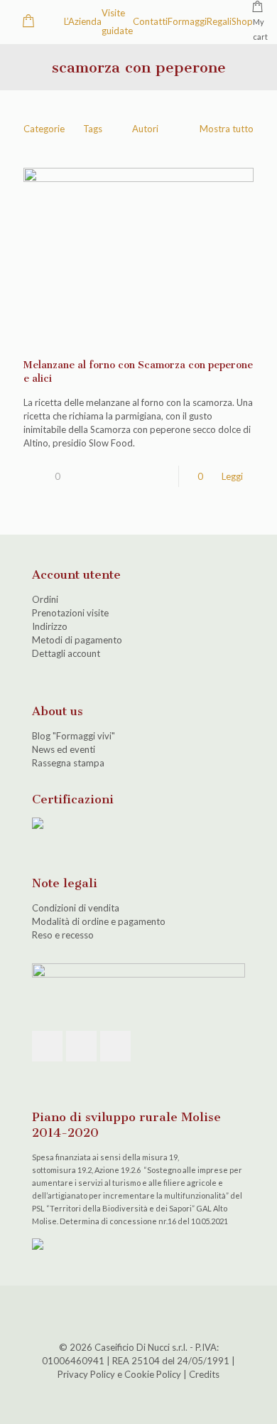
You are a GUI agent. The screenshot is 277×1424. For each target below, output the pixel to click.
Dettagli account (66, 653)
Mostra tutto (227, 128)
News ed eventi (63, 749)
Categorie (44, 128)
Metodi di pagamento (77, 640)
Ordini (45, 599)
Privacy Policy (86, 1374)
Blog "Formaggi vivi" (73, 736)
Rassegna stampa (68, 763)
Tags (92, 128)
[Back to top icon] (138, 1315)
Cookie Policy (152, 1374)
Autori (145, 128)
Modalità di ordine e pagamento (98, 921)
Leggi (232, 476)
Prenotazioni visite (70, 613)
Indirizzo (49, 626)
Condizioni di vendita (75, 908)
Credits (204, 1374)
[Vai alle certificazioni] (37, 825)
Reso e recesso (63, 935)
